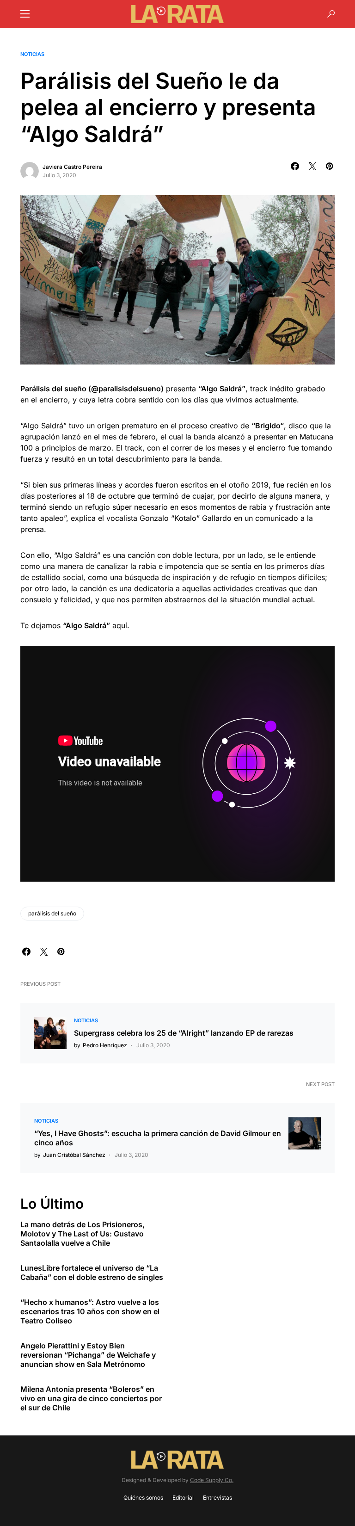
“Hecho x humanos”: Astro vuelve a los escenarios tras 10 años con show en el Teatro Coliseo (89, 1311)
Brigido (267, 425)
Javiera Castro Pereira (72, 166)
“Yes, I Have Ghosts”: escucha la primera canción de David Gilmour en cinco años (157, 1138)
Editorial (183, 1497)
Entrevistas (217, 1497)
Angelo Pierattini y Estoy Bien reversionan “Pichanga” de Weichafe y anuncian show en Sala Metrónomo (88, 1355)
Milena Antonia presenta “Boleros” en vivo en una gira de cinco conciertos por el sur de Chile (91, 1398)
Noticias (32, 54)
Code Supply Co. (211, 1480)
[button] (25, 14)
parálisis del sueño (52, 913)
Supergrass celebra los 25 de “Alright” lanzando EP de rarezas (184, 1033)
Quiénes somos (143, 1497)
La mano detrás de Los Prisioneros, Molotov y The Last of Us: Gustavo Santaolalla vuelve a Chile (82, 1234)
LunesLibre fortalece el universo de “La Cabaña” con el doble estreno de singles (91, 1272)
